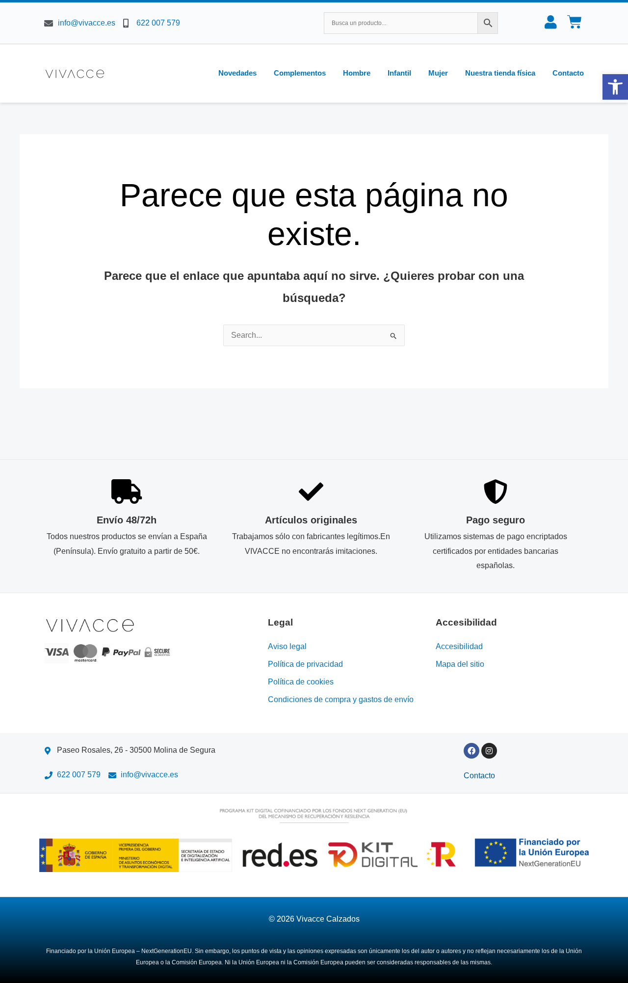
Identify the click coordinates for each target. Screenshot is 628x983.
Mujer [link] (438, 73)
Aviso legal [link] (287, 646)
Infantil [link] (399, 73)
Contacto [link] (568, 73)
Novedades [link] (237, 73)
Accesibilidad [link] (459, 646)
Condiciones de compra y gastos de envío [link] (341, 699)
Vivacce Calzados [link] (328, 919)
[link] (615, 87)
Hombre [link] (356, 73)
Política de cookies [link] (301, 682)
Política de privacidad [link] (305, 664)
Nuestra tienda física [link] (500, 73)
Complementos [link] (300, 73)
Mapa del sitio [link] (460, 664)
